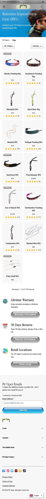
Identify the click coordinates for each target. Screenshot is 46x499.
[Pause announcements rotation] (43, 2)
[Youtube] (16, 470)
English (36, 495)
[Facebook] (3, 470)
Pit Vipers (5, 40)
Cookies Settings (8, 486)
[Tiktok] (24, 470)
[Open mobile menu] (4, 6)
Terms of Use (7, 481)
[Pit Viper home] (23, 6)
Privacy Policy (7, 477)
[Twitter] (12, 470)
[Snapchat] (20, 470)
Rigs (14, 40)
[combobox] (36, 495)
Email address (8, 399)
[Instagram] (7, 470)
